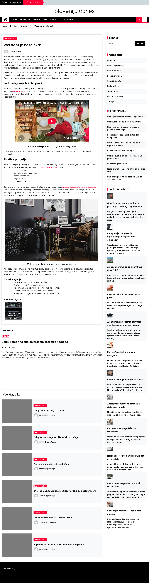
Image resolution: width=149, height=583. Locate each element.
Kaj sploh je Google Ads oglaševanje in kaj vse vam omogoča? (121, 236)
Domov (14, 19)
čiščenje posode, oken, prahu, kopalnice (79, 187)
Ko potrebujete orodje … (118, 164)
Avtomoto (25, 19)
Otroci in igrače (67, 19)
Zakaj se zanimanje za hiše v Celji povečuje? (57, 437)
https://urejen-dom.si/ (49, 167)
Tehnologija (112, 91)
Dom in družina (10, 38)
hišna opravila (19, 91)
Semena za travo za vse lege (120, 151)
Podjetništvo (113, 86)
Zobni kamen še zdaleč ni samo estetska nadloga (35, 342)
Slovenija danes (74, 11)
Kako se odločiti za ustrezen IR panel (53, 517)
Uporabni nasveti (115, 96)
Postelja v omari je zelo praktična (51, 464)
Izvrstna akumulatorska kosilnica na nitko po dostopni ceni (65, 491)
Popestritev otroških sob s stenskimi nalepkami (34, 291)
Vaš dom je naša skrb (22, 45)
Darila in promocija (115, 66)
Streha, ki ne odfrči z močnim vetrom (29, 285)
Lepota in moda (50, 19)
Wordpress (6, 569)
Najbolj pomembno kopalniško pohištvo (31, 282)
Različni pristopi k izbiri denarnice (125, 379)
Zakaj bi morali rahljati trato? (49, 410)
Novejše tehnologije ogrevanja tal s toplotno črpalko (36, 293)
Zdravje (36, 19)
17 (14, 569)
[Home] (5, 19)
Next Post (6, 331)
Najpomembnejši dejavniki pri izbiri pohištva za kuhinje (37, 288)
